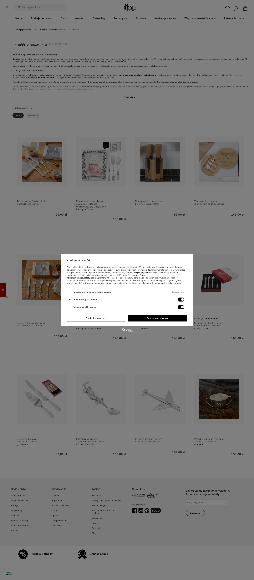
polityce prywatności (142, 272)
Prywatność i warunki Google (132, 275)
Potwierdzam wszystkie (157, 318)
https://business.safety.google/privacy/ (86, 278)
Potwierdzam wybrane (96, 318)
